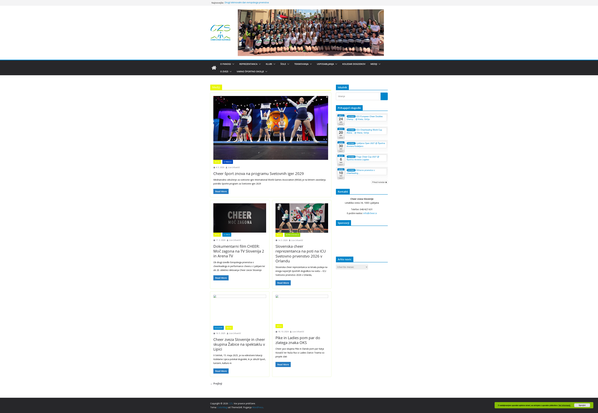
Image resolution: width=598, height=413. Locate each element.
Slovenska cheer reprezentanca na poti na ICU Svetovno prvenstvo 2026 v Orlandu (300, 253)
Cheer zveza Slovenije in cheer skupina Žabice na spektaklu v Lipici (239, 344)
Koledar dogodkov (353, 63)
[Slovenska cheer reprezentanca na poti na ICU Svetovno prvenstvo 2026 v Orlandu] (301, 218)
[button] (232, 64)
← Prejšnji (216, 383)
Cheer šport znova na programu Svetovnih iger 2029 (258, 173)
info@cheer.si (370, 213)
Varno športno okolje (250, 71)
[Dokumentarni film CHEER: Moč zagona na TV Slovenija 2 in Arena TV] (239, 218)
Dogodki (219, 328)
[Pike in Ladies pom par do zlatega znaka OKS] (301, 309)
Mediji (373, 63)
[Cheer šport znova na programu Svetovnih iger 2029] (270, 128)
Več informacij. (564, 405)
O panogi (225, 63)
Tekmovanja (301, 63)
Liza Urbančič (234, 167)
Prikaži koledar (378, 182)
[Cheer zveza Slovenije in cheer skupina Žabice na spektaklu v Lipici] (239, 310)
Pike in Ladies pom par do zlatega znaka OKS (297, 340)
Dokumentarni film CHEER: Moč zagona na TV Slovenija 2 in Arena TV (238, 251)
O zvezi (224, 71)
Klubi (269, 63)
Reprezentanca (248, 63)
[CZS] (214, 68)
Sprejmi (582, 405)
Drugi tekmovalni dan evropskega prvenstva (247, 2)
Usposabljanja (325, 63)
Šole (283, 63)
